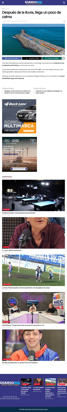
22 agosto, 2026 (6, 289)
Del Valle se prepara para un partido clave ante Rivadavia (20, 363)
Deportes (6, 209)
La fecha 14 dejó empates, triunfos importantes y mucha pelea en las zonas (26, 288)
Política (5, 247)
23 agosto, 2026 (6, 215)
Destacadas (7, 284)
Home (3, 8)
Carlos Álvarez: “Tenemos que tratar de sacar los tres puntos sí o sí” (23, 325)
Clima (7, 8)
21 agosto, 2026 (6, 327)
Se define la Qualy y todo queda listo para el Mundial (18, 213)
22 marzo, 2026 (6, 21)
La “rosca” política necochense (11, 250)
